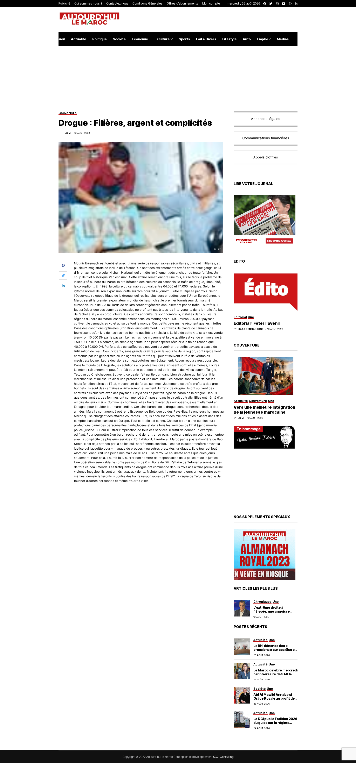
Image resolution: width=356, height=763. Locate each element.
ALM (67, 133)
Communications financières (265, 138)
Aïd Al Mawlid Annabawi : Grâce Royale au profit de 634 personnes (274, 698)
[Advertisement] (149, 498)
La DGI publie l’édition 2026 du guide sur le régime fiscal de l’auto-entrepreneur (275, 725)
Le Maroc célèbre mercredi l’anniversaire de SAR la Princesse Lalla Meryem (275, 674)
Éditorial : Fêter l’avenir (257, 323)
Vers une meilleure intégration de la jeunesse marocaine (264, 410)
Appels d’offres (265, 157)
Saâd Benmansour (251, 329)
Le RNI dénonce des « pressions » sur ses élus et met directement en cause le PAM (275, 652)
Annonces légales (265, 119)
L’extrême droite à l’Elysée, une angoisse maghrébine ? (271, 611)
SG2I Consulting (223, 756)
